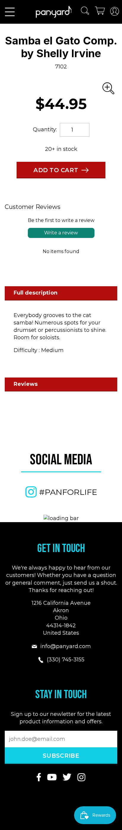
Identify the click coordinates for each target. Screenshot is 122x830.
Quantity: (45, 129)
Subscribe (61, 755)
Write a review (61, 233)
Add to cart (55, 170)
